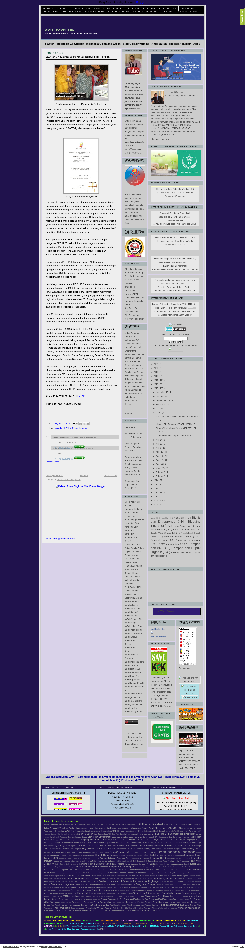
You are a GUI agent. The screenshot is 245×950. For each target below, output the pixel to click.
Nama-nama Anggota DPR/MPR (112, 879)
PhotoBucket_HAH (133, 587)
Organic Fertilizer (54, 12)
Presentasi (52, 890)
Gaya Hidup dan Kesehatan (96, 848)
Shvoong (129, 896)
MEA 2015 (65, 876)
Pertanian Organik (77, 887)
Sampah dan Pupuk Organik (176, 893)
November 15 (162, 392)
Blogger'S (149, 9)
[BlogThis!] (80, 424)
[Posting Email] (73, 423)
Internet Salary (92, 861)
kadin (57, 864)
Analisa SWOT (64, 831)
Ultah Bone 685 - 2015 (121, 908)
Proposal (75, 12)
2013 (156, 484)
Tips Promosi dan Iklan (181, 552)
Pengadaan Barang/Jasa (109, 885)
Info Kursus (130, 290)
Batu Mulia (116, 834)
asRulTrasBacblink (133, 672)
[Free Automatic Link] (60, 800)
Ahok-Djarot (111, 825)
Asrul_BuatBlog (132, 523)
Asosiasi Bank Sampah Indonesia (160, 831)
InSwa (73, 861)
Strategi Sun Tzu (118, 12)
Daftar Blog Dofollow (153, 843)
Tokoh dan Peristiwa (145, 12)
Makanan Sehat (125, 873)
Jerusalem (184, 861)
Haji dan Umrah (66, 855)
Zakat (158, 911)
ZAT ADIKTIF (130, 427)
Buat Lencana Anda (158, 637)
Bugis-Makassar (62, 843)
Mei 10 (159, 444)
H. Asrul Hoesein (175, 92)
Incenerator (179, 855)
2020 (156, 368)
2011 (156, 492)
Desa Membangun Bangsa (55, 846)
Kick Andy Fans (131, 312)
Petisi (110, 887)
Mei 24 (159, 440)
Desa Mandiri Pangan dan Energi (187, 843)
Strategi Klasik (80, 899)
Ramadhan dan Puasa (143, 890)
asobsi (144, 831)
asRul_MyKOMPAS (133, 694)
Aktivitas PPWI (86, 828)
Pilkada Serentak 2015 (143, 887)
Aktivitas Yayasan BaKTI (102, 828)
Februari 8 (161, 472)
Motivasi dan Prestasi (73, 878)
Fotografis (78, 849)
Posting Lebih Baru (54, 475)
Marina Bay (169, 873)
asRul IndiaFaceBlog (134, 630)
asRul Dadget (131, 623)
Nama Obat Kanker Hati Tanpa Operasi (70, 437)
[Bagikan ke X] (84, 424)
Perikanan (48, 887)
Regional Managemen (192, 890)
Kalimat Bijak (65, 864)
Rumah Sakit (84, 893)
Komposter (187, 9)
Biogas (85, 837)
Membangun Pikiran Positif (125, 876)
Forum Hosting (131, 555)
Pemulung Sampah (182, 881)
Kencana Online (163, 864)
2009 (156, 501)
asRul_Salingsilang (133, 701)
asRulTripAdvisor (132, 679)
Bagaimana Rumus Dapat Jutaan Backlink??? (133, 485)
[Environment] (189, 697)
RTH (75, 893)
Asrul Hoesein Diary (59, 30)
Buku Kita (129, 541)
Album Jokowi (190, 828)
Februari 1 (161, 476)
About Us (48, 9)
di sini (97, 923)
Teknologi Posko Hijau (154, 902)
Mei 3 (159, 448)
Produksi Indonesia (64, 890)
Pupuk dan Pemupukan (188, 540)
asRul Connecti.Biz (133, 619)
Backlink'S (129, 530)
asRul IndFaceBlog (133, 626)
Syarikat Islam (106, 902)
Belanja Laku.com (145, 834)
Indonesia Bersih (66, 858)
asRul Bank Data (132, 609)
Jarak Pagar (163, 861)
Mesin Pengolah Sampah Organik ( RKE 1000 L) (133, 447)
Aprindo (116, 831)
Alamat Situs (180, 518)
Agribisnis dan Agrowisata (76, 825)
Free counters (185, 668)
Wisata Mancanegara (113, 911)
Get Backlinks (131, 562)
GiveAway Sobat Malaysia (171, 849)
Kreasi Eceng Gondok (134, 297)
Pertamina (66, 887)
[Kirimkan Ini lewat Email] (77, 424)
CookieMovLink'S (132, 545)
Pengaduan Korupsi (128, 885)
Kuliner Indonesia (136, 870)
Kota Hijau (115, 870)
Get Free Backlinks (134, 849)
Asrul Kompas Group (134, 273)
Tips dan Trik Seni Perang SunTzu (95, 905)
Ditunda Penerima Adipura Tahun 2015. (174, 436)
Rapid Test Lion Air (176, 890)
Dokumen (108, 846)
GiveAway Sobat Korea (152, 849)
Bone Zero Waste (122, 840)
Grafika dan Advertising (179, 526)
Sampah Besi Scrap (113, 893)
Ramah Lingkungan (161, 890)
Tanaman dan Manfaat (135, 902)
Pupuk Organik (120, 890)
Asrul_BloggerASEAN (134, 520)
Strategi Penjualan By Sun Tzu (140, 899)
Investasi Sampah (126, 861)
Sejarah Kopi (83, 896)
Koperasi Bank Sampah (71, 870)
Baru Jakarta (99, 834)
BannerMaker (131, 537)
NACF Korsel (95, 879)
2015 (156, 388)
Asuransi (47, 834)
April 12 (160, 460)
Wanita (161, 908)
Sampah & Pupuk (95, 12)
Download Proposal (129, 846)
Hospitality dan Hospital (134, 855)
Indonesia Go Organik (141, 858)
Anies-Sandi (85, 831)
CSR (129, 843)
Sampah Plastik (56, 896)
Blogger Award (188, 837)
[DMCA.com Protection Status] (176, 331)
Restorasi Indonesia (52, 893)
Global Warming (188, 849)
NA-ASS (87, 879)
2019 (156, 372)
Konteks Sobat (195, 867)
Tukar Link (168, 12)
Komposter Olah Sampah (121, 867)
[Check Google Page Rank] (176, 798)
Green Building (104, 852)
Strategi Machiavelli (93, 899)
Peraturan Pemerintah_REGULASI (187, 885)
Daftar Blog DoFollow (134, 548)
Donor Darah (117, 846)
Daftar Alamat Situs (138, 843)
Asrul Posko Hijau (158, 629)
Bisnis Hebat (148, 837)
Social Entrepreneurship (186, 896)
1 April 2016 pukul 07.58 (63, 459)
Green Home (152, 852)
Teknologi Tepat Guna (172, 902)
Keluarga (151, 864)
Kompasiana (103, 867)
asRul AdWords (132, 601)
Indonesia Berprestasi (134, 301)
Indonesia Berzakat (100, 858)
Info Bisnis (186, 858)
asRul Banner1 (131, 612)
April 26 (160, 452)
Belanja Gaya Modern (129, 834)
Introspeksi (114, 861)
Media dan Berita (77, 875)
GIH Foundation (132, 315)
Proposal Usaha (160, 540)
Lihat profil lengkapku (160, 139)
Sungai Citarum (66, 902)
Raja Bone (130, 890)
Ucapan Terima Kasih (87, 908)
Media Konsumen (133, 502)
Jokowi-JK (49, 864)
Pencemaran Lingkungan (63, 884)
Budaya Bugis (158, 840)
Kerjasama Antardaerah (180, 864)
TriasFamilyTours (62, 908)
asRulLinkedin (131, 665)
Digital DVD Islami (133, 552)
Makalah (171, 533)
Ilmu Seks (171, 855)
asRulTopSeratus (132, 669)
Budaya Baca (146, 840)
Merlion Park (167, 876)
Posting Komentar (53, 462)
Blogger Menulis (60, 840)
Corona (124, 843)
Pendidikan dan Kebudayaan (87, 885)
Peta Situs (104, 887)
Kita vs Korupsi (84, 867)
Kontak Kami (83, 9)
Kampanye (74, 864)
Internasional (81, 861)
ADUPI (62, 825)
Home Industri (120, 855)
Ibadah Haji (163, 855)
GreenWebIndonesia (134, 276)
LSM (108, 873)
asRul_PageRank (133, 697)
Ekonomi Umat (190, 846)
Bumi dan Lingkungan (78, 843)
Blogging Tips (168, 9)
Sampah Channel (127, 893)
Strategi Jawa (69, 899)
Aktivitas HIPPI (62, 428)
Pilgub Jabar (118, 887)
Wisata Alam (64, 911)
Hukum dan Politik (150, 855)
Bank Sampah (86, 834)
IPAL (135, 861)
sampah (102, 893)
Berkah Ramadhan (61, 837)
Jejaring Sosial (174, 861)
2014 (156, 480)
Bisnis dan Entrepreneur (109, 9)
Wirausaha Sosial (51, 911)
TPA (199, 905)
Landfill (163, 870)
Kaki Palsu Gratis (132, 308)
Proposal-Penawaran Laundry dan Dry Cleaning (176, 269)
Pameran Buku (79, 881)
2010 (156, 496)
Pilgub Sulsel (129, 887)
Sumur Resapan (183, 899)
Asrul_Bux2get (131, 527)
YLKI (153, 911)
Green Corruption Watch (122, 852)
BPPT (139, 840)
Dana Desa (166, 843)
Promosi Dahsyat (132, 594)
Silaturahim (149, 896)
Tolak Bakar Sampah (189, 905)
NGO (140, 879)
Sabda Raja (94, 893)
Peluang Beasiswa (167, 881)
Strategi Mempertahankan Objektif (176, 315)
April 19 (160, 456)
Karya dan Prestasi (184, 529)
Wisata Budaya (86, 911)
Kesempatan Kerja (52, 867)
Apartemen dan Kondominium (101, 831)
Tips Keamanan (134, 905)
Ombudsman (155, 878)
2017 (156, 380)
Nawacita (134, 879)
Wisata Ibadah (99, 911)
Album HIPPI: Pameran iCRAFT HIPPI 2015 (175, 424)
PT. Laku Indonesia (133, 269)
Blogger (140, 2)
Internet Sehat (104, 861)
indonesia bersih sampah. (82, 858)
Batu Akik (108, 834)
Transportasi (49, 908)
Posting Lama (110, 475)
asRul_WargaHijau (133, 711)
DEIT (172, 843)
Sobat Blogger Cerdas (167, 896)
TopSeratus (131, 741)
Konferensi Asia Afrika (159, 867)
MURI (127, 305)
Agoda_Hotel (131, 516)
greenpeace (55, 855)
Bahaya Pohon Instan (58, 834)
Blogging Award (73, 840)
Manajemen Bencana (156, 873)
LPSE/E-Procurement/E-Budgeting (94, 873)
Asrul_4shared (131, 513)
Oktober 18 (161, 396)
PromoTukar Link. (133, 591)
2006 (156, 505)
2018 (156, 376)
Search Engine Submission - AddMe (134, 744)
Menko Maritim (156, 876)
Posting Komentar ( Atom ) (69, 479)
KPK (126, 869)
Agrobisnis (91, 825)
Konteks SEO (156, 533)
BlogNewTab (101, 839)
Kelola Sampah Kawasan (136, 864)
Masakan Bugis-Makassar (184, 873)
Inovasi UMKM (131, 294)
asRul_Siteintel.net (133, 704)
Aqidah (123, 831)
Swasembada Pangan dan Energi (86, 902)
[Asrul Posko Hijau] (152, 633)
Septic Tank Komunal (117, 896)
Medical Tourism (102, 876)
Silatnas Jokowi (138, 896)
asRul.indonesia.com (134, 662)
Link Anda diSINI (132, 577)
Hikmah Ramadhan (104, 855)
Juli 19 (159, 408)
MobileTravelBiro (132, 580)
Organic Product (170, 878)
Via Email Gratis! (189, 345)
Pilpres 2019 (196, 887)
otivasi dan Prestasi (185, 879)
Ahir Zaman (101, 825)
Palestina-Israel (67, 881)
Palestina (58, 881)
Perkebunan (57, 887)
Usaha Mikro (134, 908)
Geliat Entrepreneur (118, 849)
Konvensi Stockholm (52, 870)
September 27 (162, 400)
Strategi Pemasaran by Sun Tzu (114, 899)
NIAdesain (129, 584)
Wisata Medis (127, 911)
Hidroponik (90, 855)
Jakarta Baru (153, 861)
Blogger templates (11, 947)
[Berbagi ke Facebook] (88, 424)
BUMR (89, 843)
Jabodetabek (142, 861)
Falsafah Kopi (68, 849)
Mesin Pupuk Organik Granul (183, 876)
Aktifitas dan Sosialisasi (151, 824)
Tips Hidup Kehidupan (119, 905)
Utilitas (141, 908)
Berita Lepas (158, 834)
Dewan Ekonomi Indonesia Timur (90, 846)
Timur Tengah (56, 905)
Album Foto (64, 9)
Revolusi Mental (67, 893)
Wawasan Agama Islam (189, 908)
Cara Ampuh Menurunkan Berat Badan (69, 448)
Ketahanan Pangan (68, 867)
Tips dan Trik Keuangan (71, 905)
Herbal (83, 855)
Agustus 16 (161, 404)
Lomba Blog (60, 873)
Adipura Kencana (51, 825)
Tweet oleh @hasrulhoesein (60, 538)
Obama (145, 879)
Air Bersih (120, 825)
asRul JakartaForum (134, 633)
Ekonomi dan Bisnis (174, 845)
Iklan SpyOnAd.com (133, 566)
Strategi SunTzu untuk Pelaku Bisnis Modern (176, 311)
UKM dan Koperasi (78, 428)
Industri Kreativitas (174, 858)
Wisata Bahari (74, 911)
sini (55, 926)
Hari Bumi (77, 855)
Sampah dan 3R (141, 893)
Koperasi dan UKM (90, 870)
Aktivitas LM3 (56, 828)
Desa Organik (71, 846)
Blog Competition (176, 837)
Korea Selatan (104, 870)
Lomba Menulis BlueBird (73, 873)
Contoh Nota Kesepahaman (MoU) (107, 843)
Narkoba (127, 879)
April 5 (159, 464)
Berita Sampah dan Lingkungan (180, 834)
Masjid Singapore (55, 876)
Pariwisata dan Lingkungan (146, 881)
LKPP (54, 873)
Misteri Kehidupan (55, 879)
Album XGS (53, 831)
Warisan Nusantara (171, 908)
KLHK (95, 867)
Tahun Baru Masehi (119, 902)
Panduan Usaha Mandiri (178, 536)
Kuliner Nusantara (152, 870)
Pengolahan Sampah (146, 884)
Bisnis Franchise (136, 837)
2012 (156, 488)
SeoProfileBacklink (133, 598)
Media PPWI (91, 876)
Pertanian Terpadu (92, 887)
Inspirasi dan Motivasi (61, 861)
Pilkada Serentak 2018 (181, 887)
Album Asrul (148, 828)
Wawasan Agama (188, 12)
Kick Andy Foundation (134, 319)
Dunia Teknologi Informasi (151, 845)
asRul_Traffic (131, 708)
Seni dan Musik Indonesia (98, 896)
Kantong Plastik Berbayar (92, 864)
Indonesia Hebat (158, 858)
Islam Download (132, 569)
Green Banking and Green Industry (84, 852)
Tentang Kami (186, 902)
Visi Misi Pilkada (151, 908)
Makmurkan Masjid (140, 873)
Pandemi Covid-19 (92, 881)
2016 (156, 384)
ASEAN (138, 831)
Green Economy (140, 852)
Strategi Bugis (58, 899)
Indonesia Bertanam (134, 509)
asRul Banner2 (131, 615)
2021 (156, 364)
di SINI (82, 396)
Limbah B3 (181, 870)
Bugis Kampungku (188, 840)
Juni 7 (159, 413)
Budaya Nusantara (172, 840)
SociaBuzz (129, 505)
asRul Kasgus (131, 637)
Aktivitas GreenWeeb (172, 825)
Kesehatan (195, 864)
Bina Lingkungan (75, 837)
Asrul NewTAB (195, 831)
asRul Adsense (131, 605)
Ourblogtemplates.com (51, 947)
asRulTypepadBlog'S (134, 683)
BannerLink (130, 534)
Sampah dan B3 (156, 893)
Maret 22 (160, 468)
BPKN (132, 839)
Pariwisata (127, 881)
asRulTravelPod (132, 676)
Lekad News (171, 870)
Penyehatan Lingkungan (165, 885)
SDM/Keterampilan (169, 544)
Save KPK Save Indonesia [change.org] (132, 283)
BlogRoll (134, 9)
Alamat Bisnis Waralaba (160, 518)
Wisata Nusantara (141, 911)
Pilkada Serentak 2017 (162, 887)
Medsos (111, 876)
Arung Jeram (130, 831)
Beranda (84, 475)
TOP (242, 947)
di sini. (147, 926)
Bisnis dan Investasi (120, 837)
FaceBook (58, 849)
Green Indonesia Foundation (177, 852)
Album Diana (161, 828)
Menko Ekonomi (143, 876)
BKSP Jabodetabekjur (161, 837)
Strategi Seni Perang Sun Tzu (164, 899)
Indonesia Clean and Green (120, 858)
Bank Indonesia (72, 834)
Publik (89, 890)
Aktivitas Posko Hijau (71, 828)
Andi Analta (75, 831)
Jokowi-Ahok (194, 861)
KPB (121, 870)
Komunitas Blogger (142, 867)
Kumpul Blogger (132, 573)
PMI (46, 890)
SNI (156, 896)
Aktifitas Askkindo (132, 825)
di (53, 926)
